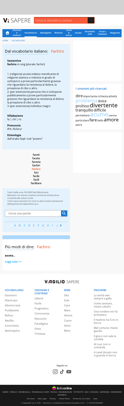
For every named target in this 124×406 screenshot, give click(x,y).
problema (87, 100)
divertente (104, 105)
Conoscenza (42, 313)
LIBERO (5, 392)
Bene (67, 330)
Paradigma (41, 323)
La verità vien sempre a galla (103, 297)
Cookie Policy (64, 399)
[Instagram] (55, 371)
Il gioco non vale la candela (105, 337)
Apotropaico (12, 330)
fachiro (36, 169)
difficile (100, 110)
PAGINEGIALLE (24, 392)
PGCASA (53, 392)
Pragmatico (42, 308)
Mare (67, 310)
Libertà (39, 298)
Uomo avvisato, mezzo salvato (103, 305)
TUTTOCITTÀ (78, 392)
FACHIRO (28, 192)
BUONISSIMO (116, 392)
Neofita (9, 320)
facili (36, 179)
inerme (113, 115)
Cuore (68, 320)
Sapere (21, 20)
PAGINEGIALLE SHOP (40, 392)
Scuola (78, 32)
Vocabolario (31, 32)
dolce (102, 101)
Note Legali (42, 399)
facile (36, 176)
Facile (38, 303)
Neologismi (45, 32)
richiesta (103, 96)
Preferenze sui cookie (81, 399)
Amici (67, 325)
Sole (66, 300)
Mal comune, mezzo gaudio (106, 329)
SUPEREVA (62, 395)
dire (79, 95)
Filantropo (11, 300)
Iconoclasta (12, 325)
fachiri (36, 165)
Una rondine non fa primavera (106, 313)
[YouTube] (68, 371)
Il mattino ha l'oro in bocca (106, 321)
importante (90, 96)
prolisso (82, 105)
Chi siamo (31, 399)
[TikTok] (62, 371)
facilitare (36, 183)
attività (112, 96)
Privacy (53, 399)
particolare (82, 120)
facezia (36, 162)
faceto (36, 158)
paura (79, 124)
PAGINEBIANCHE (65, 392)
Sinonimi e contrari (16, 33)
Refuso (9, 315)
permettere (83, 115)
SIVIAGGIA (94, 392)
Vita (66, 295)
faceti (36, 154)
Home (7, 33)
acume (99, 114)
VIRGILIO (13, 392)
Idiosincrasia (12, 305)
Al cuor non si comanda (102, 345)
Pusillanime (12, 310)
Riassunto (41, 318)
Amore (68, 315)
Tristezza (40, 333)
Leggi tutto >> (13, 261)
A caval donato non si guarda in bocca (105, 353)
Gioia (38, 328)
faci (36, 172)
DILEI (87, 392)
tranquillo (84, 110)
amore (111, 119)
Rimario (59, 32)
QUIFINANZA (105, 392)
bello (100, 120)
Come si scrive (69, 33)
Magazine (115, 32)
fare (93, 119)
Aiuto (95, 399)
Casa (67, 305)
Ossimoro (11, 295)
